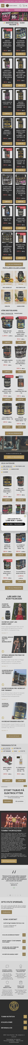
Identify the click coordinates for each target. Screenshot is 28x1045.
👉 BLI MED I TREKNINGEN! (14, 524)
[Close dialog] (25, 516)
